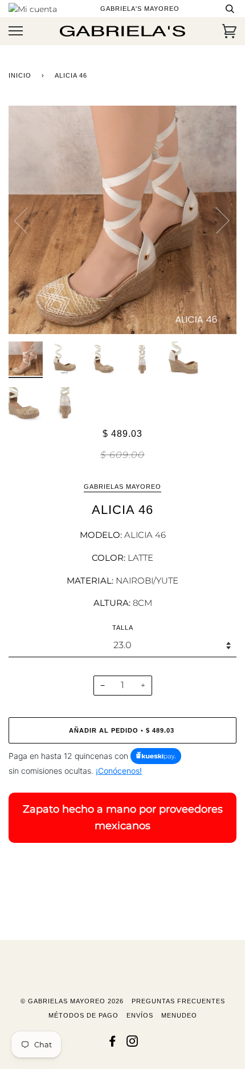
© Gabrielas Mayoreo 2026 (72, 1001)
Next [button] (215, 220)
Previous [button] (28, 220)
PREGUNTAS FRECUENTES (178, 1001)
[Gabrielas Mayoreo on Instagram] (132, 1043)
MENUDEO (179, 1015)
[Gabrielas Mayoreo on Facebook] (113, 1043)
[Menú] (16, 31)
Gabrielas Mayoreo (122, 486)
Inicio (20, 75)
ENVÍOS (139, 1015)
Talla (122, 627)
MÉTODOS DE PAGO (83, 1015)
